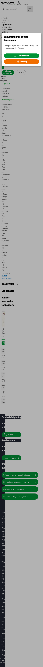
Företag (23, 62)
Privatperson (23, 56)
